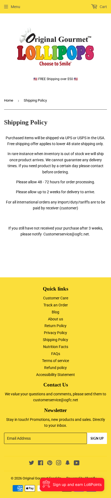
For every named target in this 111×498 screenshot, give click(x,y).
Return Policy (55, 326)
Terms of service (55, 361)
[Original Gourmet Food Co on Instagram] (58, 463)
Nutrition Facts (55, 347)
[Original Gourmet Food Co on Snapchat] (67, 463)
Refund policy (55, 368)
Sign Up (97, 438)
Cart (103, 7)
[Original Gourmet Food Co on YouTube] (76, 463)
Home (8, 100)
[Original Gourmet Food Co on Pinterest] (50, 463)
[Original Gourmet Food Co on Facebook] (40, 463)
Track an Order (55, 305)
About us (55, 319)
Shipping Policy (55, 340)
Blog (55, 312)
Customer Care (55, 298)
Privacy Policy (55, 333)
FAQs (55, 354)
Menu (15, 7)
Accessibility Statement (55, 374)
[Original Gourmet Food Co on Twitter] (31, 463)
